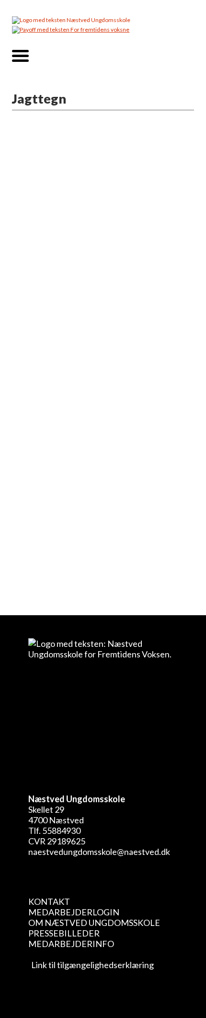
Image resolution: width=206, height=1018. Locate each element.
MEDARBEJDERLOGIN (73, 912)
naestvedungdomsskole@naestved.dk (99, 851)
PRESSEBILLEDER (64, 933)
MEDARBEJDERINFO (71, 943)
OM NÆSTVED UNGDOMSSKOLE (94, 922)
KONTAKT (49, 901)
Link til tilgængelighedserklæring (91, 964)
